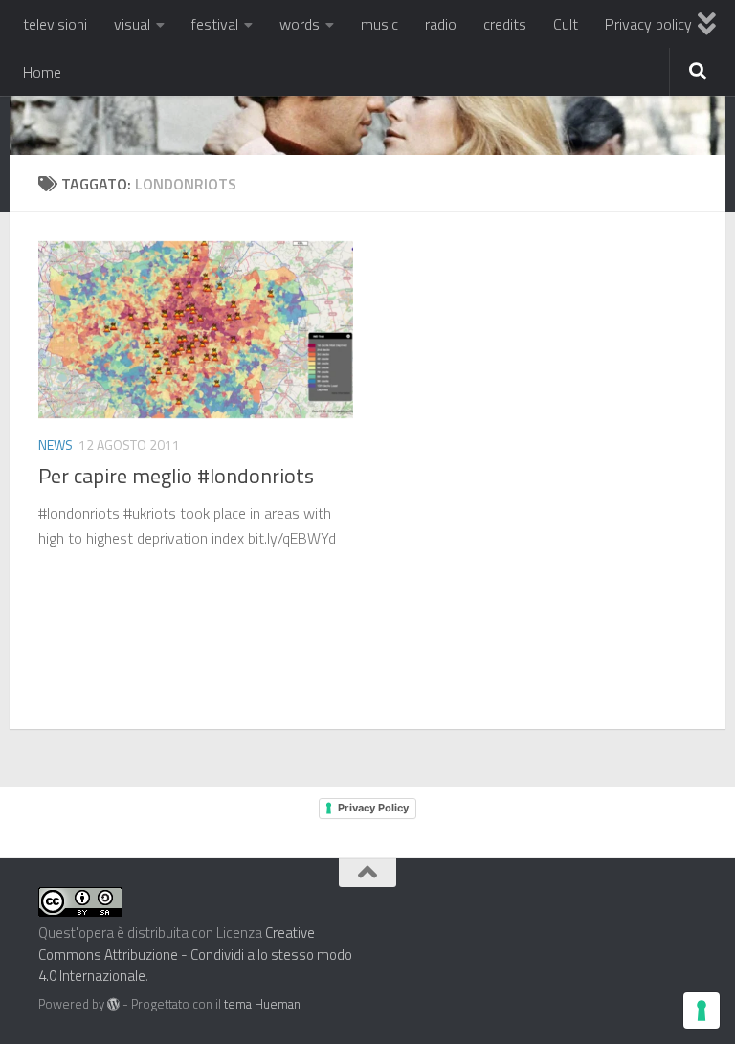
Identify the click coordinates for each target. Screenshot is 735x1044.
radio (441, 23)
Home (42, 71)
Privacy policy (648, 23)
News (55, 444)
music (379, 23)
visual (132, 23)
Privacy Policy (373, 807)
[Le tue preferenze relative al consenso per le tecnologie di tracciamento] (701, 1010)
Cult (565, 23)
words (299, 23)
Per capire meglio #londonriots (176, 475)
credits (504, 23)
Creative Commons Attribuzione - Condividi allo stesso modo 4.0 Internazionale (195, 954)
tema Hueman (262, 1003)
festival (214, 23)
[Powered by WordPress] (113, 1004)
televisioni (55, 23)
